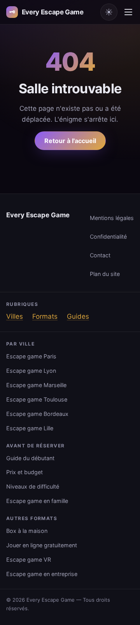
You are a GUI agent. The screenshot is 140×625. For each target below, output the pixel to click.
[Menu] (128, 12)
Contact (100, 255)
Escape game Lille (29, 428)
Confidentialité (108, 236)
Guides (78, 316)
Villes (14, 316)
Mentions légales (112, 218)
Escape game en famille (37, 501)
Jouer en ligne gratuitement (41, 545)
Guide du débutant (30, 458)
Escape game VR (28, 559)
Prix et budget (24, 472)
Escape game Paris (31, 356)
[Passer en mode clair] (108, 12)
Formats (45, 316)
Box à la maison (26, 530)
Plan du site (105, 274)
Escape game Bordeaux (37, 413)
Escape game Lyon (31, 370)
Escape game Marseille (36, 385)
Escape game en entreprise (41, 574)
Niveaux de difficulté (32, 486)
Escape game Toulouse (36, 399)
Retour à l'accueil (70, 141)
